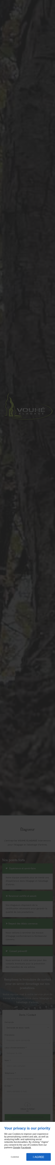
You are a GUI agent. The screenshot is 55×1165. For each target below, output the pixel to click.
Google (16, 1147)
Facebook (26, 1147)
